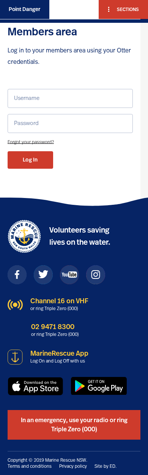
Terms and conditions (30, 466)
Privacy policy (73, 466)
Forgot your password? (31, 142)
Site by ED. (105, 466)
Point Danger (24, 9)
